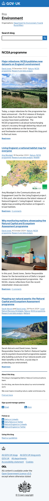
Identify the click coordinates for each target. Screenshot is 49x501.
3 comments (16, 211)
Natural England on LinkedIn (16, 424)
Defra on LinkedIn (11, 419)
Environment (12, 18)
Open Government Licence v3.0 (16, 473)
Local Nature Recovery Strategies (23, 310)
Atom (29, 407)
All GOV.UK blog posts (30, 455)
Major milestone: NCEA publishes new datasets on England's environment (22, 63)
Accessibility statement (13, 462)
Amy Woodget (7, 155)
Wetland (26, 313)
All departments (19, 458)
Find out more (7, 395)
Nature (31, 68)
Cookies (29, 462)
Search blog (8, 33)
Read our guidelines (9, 438)
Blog (4, 13)
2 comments (16, 289)
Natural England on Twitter (15, 427)
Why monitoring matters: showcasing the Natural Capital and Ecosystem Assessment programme (24, 223)
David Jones (6, 68)
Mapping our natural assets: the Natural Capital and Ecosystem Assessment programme (23, 301)
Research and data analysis (22, 71)
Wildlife (36, 157)
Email (7, 407)
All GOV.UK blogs (10, 455)
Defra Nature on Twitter (14, 422)
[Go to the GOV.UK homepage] (11, 3)
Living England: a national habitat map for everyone (24, 149)
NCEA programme (38, 311)
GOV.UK (5, 458)
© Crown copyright (24, 495)
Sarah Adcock (7, 309)
